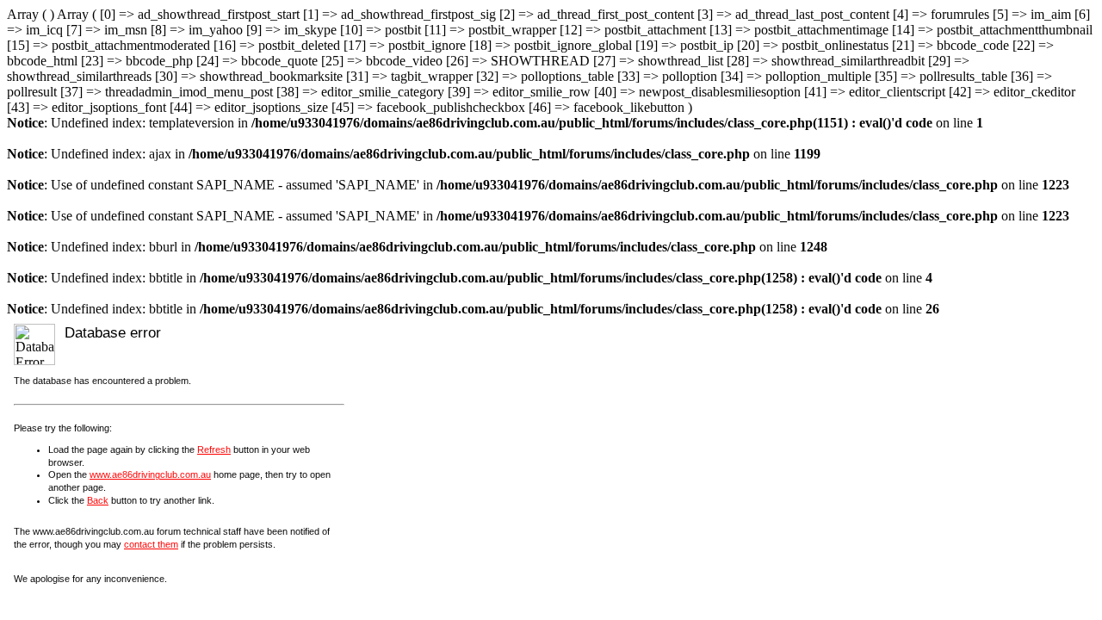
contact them (151, 544)
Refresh (214, 449)
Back (97, 500)
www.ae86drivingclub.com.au (150, 474)
